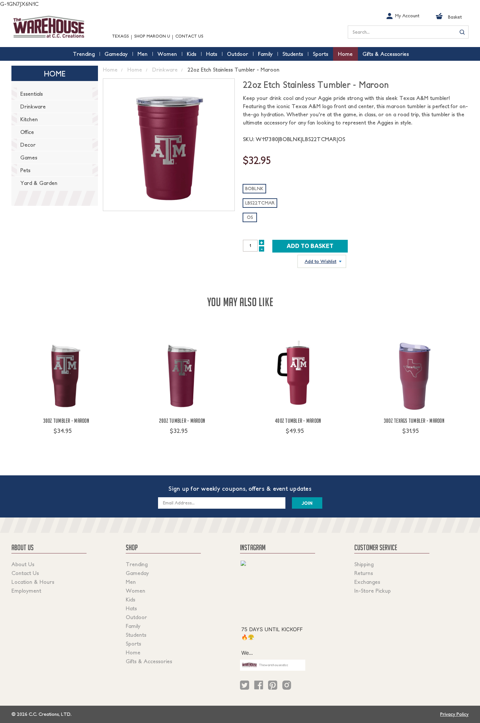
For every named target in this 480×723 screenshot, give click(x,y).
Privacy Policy (454, 714)
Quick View (66, 443)
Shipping (364, 564)
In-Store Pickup (372, 591)
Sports (133, 644)
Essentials (31, 94)
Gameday (137, 573)
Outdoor (136, 617)
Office (27, 132)
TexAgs (120, 36)
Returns (363, 573)
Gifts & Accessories (149, 661)
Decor (28, 145)
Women (135, 591)
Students (136, 635)
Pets (25, 170)
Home (133, 652)
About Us (22, 564)
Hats (131, 608)
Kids (130, 599)
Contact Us (189, 36)
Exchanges (367, 582)
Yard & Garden (38, 183)
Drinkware (33, 106)
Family (133, 626)
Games (28, 157)
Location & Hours (32, 582)
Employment (26, 591)
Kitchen (29, 119)
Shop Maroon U (152, 36)
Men (131, 582)
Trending (137, 564)
